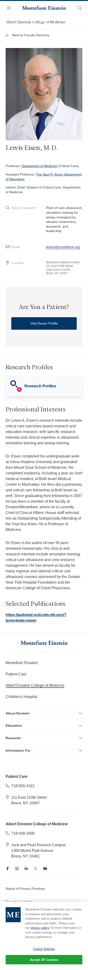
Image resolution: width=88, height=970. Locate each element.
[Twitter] (36, 868)
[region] (44, 936)
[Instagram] (17, 868)
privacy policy (40, 928)
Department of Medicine (39, 166)
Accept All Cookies (44, 960)
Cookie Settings (44, 949)
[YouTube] (45, 868)
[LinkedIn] (26, 868)
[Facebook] (7, 868)
